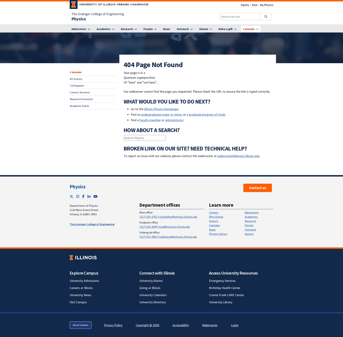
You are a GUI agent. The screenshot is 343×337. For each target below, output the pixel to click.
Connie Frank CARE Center (226, 295)
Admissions (252, 212)
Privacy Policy (113, 325)
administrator (174, 120)
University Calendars (153, 295)
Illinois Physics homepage (161, 109)
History (213, 221)
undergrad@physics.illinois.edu (178, 236)
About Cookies (80, 325)
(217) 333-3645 (148, 226)
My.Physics (266, 5)
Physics (77, 186)
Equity (245, 5)
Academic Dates (79, 106)
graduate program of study (207, 114)
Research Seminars (81, 99)
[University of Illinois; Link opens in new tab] (83, 257)
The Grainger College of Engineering (97, 14)
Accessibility (181, 325)
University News (80, 295)
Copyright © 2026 (147, 325)
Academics (251, 216)
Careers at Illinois (81, 288)
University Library (220, 302)
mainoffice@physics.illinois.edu (178, 216)
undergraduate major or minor (161, 114)
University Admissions (84, 281)
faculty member (150, 120)
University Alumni (151, 281)
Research (250, 221)
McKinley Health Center (224, 288)
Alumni (249, 234)
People (249, 225)
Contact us (257, 188)
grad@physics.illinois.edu (174, 226)
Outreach (250, 229)
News (212, 229)
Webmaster (210, 325)
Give (254, 5)
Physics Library (218, 234)
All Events (76, 79)
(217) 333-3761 (148, 216)
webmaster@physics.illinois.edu (238, 156)
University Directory (152, 302)
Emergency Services (222, 281)
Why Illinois (216, 216)
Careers (213, 212)
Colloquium (77, 85)
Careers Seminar (80, 92)
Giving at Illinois (149, 288)
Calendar (76, 72)
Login (234, 325)
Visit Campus (78, 302)
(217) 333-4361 (148, 236)
